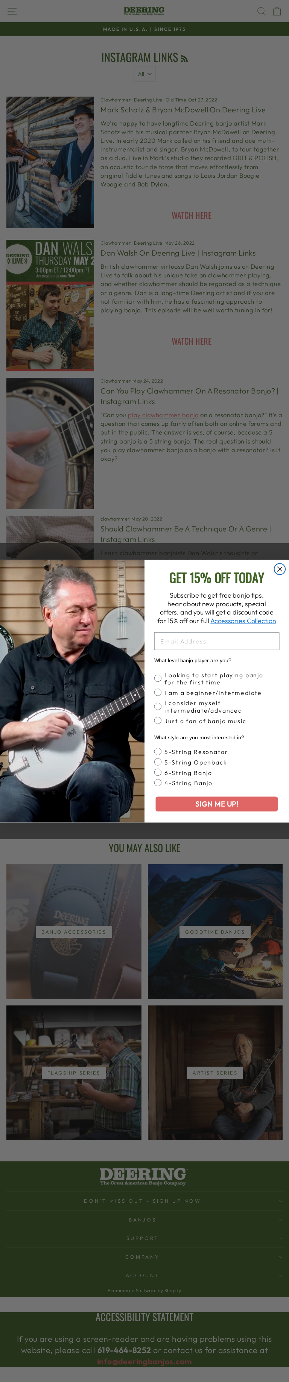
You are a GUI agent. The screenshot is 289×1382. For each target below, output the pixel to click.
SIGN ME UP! (216, 803)
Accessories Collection (243, 620)
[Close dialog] (280, 569)
